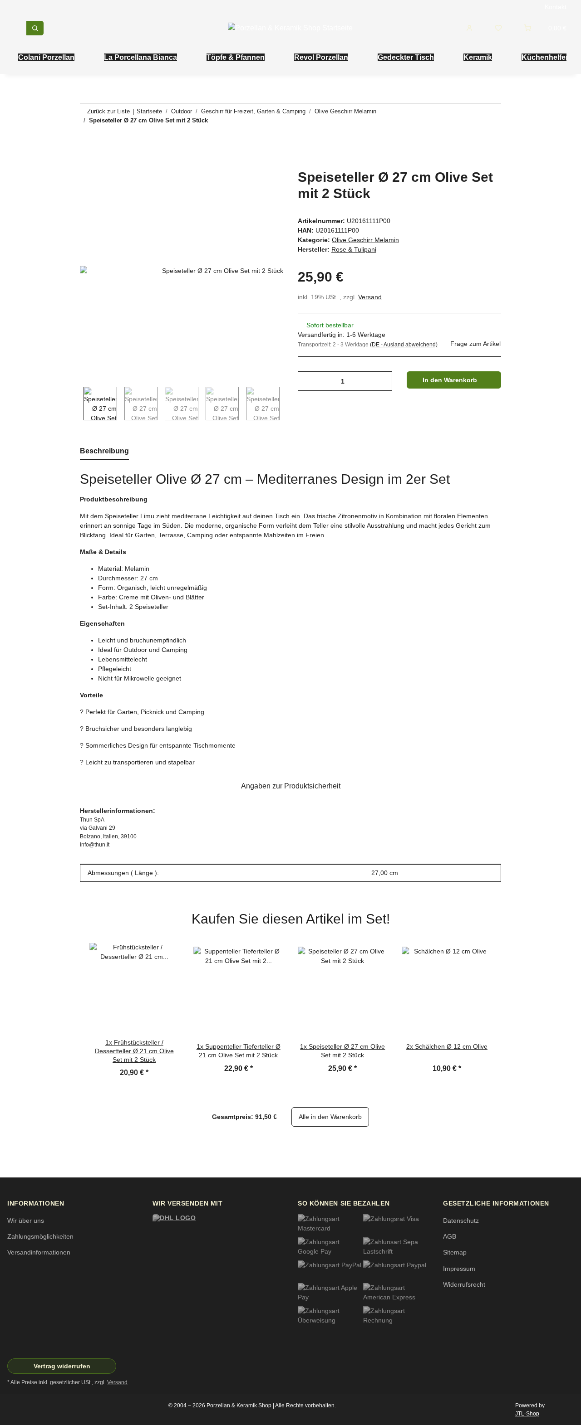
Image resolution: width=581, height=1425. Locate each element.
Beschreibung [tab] (104, 451)
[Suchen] (35, 28)
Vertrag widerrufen (62, 1366)
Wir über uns (25, 1220)
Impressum (459, 1268)
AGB (449, 1236)
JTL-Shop (527, 1413)
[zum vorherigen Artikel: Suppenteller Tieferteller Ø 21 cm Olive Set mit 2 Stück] (472, 138)
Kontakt (555, 6)
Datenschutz (461, 1220)
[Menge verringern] (308, 381)
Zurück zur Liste (108, 111)
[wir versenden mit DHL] (193, 1231)
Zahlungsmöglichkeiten (40, 1236)
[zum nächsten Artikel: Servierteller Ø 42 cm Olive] (491, 138)
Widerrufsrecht (464, 1284)
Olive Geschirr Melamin (365, 239)
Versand (370, 297)
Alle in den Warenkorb (330, 1116)
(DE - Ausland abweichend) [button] (404, 344)
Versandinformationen (38, 1252)
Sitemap (455, 1252)
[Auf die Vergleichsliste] (241, 186)
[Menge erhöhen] (380, 381)
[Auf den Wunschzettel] (264, 186)
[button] (472, 28)
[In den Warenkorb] (87, 164)
